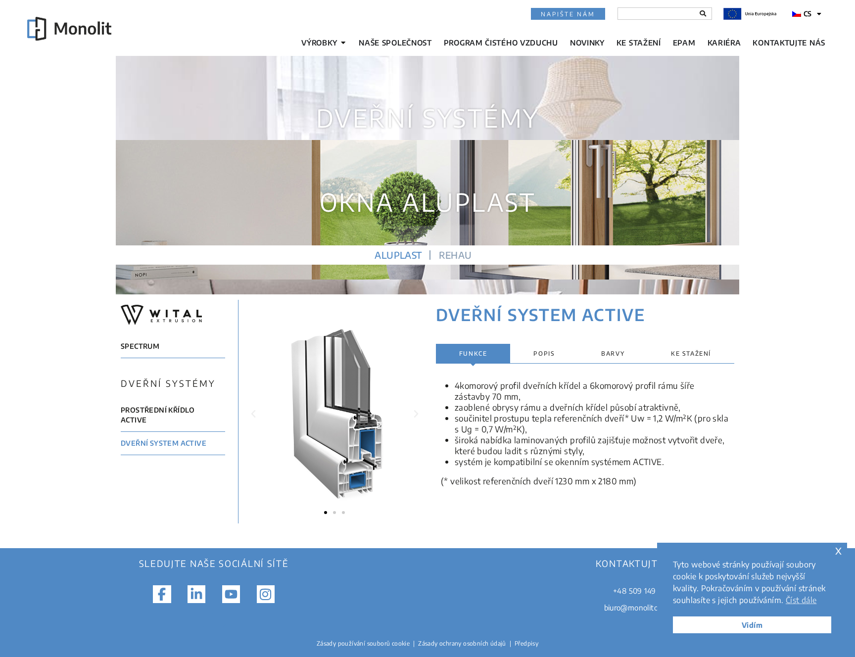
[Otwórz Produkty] (343, 42)
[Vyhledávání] (703, 13)
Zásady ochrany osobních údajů (462, 643)
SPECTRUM (140, 346)
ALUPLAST (398, 255)
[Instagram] (266, 594)
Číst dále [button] (801, 600)
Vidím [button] (752, 624)
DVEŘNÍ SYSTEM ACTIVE (163, 442)
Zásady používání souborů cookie (363, 643)
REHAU (455, 255)
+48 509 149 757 (641, 590)
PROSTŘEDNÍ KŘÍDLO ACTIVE (158, 414)
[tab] (473, 354)
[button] (253, 414)
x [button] (838, 550)
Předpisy (526, 643)
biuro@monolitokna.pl (641, 607)
